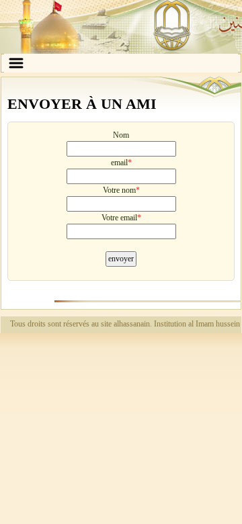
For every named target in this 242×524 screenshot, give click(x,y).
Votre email (119, 217)
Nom (121, 135)
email (119, 162)
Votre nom (119, 190)
